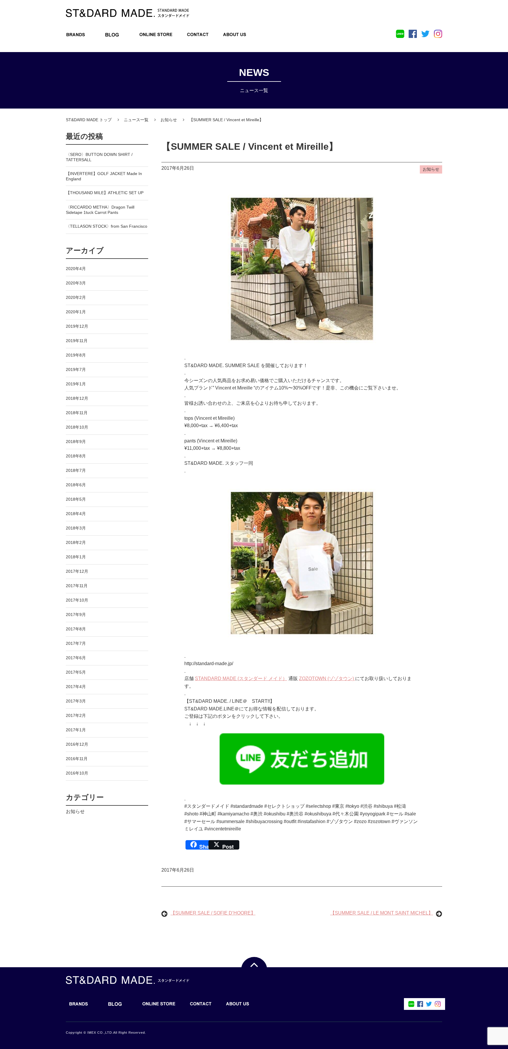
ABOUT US (235, 36)
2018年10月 (77, 427)
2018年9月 (76, 441)
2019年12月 (77, 326)
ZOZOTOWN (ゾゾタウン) (327, 678)
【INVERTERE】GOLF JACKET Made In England (104, 176)
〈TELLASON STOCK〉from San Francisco (106, 226)
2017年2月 (76, 715)
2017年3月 (76, 701)
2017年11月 (77, 585)
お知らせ (75, 811)
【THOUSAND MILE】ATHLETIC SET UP (104, 192)
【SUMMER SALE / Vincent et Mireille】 (249, 146)
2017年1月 (76, 729)
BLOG (112, 36)
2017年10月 (77, 600)
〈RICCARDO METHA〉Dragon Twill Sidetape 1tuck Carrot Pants (100, 210)
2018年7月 (76, 470)
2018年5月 (76, 499)
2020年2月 (76, 297)
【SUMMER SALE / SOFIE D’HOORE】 (213, 912)
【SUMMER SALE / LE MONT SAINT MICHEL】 (381, 912)
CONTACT (198, 36)
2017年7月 (76, 643)
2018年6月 (76, 484)
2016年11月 (77, 758)
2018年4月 (76, 513)
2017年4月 (76, 686)
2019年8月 (76, 355)
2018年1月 (76, 557)
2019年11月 (77, 340)
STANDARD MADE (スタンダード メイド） (241, 678)
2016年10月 (77, 773)
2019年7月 (76, 369)
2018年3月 (76, 528)
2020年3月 (76, 283)
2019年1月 (76, 384)
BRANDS (76, 36)
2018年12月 (77, 398)
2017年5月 (76, 672)
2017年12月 (77, 571)
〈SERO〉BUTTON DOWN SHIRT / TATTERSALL (99, 157)
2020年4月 (76, 268)
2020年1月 (76, 311)
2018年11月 (77, 412)
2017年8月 (76, 629)
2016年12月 (77, 744)
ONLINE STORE (155, 36)
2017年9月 (76, 614)
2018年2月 (76, 542)
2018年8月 (76, 456)
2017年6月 (76, 657)
